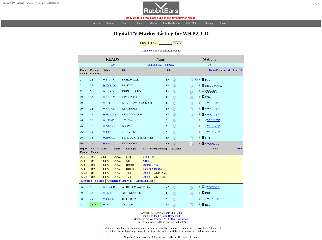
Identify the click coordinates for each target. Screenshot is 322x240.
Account (224, 23)
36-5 (83, 172)
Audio (146, 172)
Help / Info (191, 23)
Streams (99, 180)
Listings (110, 23)
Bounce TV (149, 164)
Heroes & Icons (151, 168)
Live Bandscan (171, 23)
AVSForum (40, 3)
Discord (20, 3)
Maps (153, 23)
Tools (139, 23)
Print (239, 148)
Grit (145, 160)
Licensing (86, 180)
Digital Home (53, 3)
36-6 (83, 176)
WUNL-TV (213, 120)
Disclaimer (107, 228)
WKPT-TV (213, 103)
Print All (237, 70)
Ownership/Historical (119, 180)
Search (125, 23)
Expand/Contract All (219, 70)
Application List (144, 180)
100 (113, 64)
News (95, 23)
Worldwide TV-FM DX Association (169, 219)
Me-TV (147, 156)
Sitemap (209, 23)
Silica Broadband (171, 216)
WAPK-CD (213, 143)
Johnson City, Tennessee (161, 64)
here (149, 50)
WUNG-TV (213, 199)
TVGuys (29, 3)
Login (316, 3)
